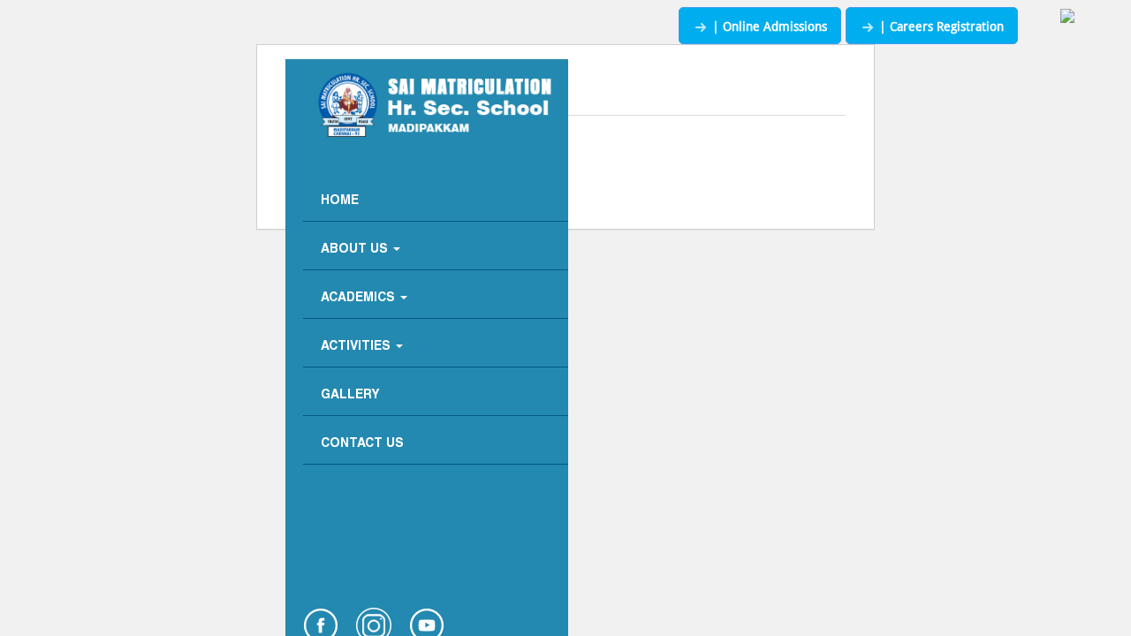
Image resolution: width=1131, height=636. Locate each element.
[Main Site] (1067, 17)
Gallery (350, 395)
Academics (360, 298)
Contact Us (362, 444)
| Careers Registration (940, 26)
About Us (356, 249)
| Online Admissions (768, 26)
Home (340, 201)
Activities (357, 346)
